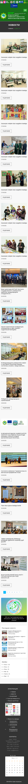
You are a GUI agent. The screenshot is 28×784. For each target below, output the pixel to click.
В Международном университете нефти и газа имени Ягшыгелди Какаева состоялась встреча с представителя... (13, 364)
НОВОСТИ (13, 694)
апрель (7, 674)
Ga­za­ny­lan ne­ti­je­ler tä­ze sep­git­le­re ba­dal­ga (14, 57)
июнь (6, 669)
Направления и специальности (13, 722)
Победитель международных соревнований (10, 399)
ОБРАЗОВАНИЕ (13, 725)
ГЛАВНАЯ (10, 28)
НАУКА (13, 727)
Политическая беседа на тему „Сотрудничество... (15, 642)
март (6, 676)
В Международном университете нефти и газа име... (16, 648)
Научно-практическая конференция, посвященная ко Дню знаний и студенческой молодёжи (12, 328)
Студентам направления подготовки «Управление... (17, 654)
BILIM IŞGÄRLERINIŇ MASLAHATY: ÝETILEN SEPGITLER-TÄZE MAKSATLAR (12, 576)
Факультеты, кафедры (13, 719)
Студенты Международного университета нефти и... (14, 631)
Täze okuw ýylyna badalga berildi (11, 505)
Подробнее (6, 65)
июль (6, 667)
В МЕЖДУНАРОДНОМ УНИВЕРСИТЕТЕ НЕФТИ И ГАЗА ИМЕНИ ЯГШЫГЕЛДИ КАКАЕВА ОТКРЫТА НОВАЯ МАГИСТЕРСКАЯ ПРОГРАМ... (13, 436)
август (7, 664)
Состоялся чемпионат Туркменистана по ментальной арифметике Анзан (14, 471)
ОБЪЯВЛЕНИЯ (13, 696)
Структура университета (13, 698)
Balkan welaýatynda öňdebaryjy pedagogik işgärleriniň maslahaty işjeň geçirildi (12, 540)
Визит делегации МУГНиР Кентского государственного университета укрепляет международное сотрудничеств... (12, 291)
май (6, 671)
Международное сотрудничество (13, 730)
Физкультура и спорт (13, 700)
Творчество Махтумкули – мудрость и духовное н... (16, 637)
